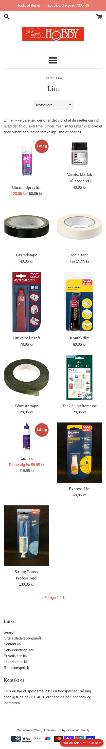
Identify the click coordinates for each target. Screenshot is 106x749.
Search (9, 632)
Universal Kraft (26, 338)
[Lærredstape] (26, 227)
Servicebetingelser (19, 650)
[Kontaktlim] (79, 302)
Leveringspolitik (16, 662)
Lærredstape (26, 255)
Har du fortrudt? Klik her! (82, 743)
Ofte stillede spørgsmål (22, 638)
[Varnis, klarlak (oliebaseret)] (79, 154)
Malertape (79, 255)
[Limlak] (26, 437)
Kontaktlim (79, 338)
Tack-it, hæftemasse (79, 406)
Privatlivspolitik (16, 656)
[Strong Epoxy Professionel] (26, 535)
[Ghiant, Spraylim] (26, 160)
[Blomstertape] (26, 377)
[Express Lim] (79, 452)
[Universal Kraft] (26, 302)
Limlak (26, 458)
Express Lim (79, 488)
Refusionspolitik (16, 668)
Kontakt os (12, 644)
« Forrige (48, 597)
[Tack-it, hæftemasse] (79, 377)
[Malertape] (79, 227)
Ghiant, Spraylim (26, 187)
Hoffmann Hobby (54, 730)
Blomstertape (26, 406)
